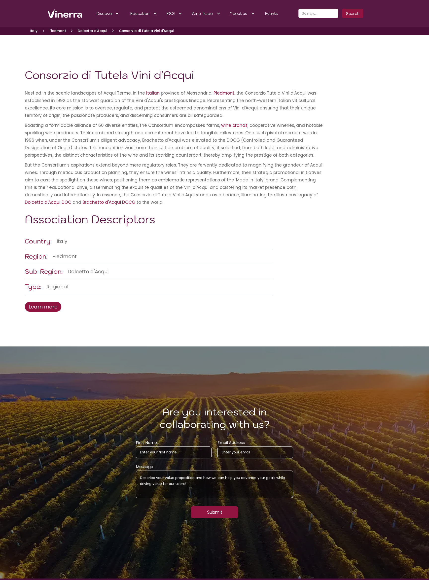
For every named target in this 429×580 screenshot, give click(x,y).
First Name (146, 442)
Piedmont (224, 93)
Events (271, 13)
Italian (153, 93)
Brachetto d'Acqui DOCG (108, 202)
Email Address (231, 442)
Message (144, 466)
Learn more (43, 306)
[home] (58, 13)
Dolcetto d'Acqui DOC (48, 202)
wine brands (234, 125)
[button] (108, 13)
